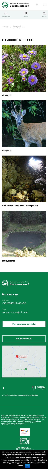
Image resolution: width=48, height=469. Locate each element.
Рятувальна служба (24, 324)
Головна (5, 27)
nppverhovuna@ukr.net (15, 312)
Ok (27, 466)
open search (37, 5)
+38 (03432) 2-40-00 (14, 303)
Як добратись (24, 339)
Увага (44, 16)
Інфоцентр (6, 16)
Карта (26, 16)
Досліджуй (17, 27)
